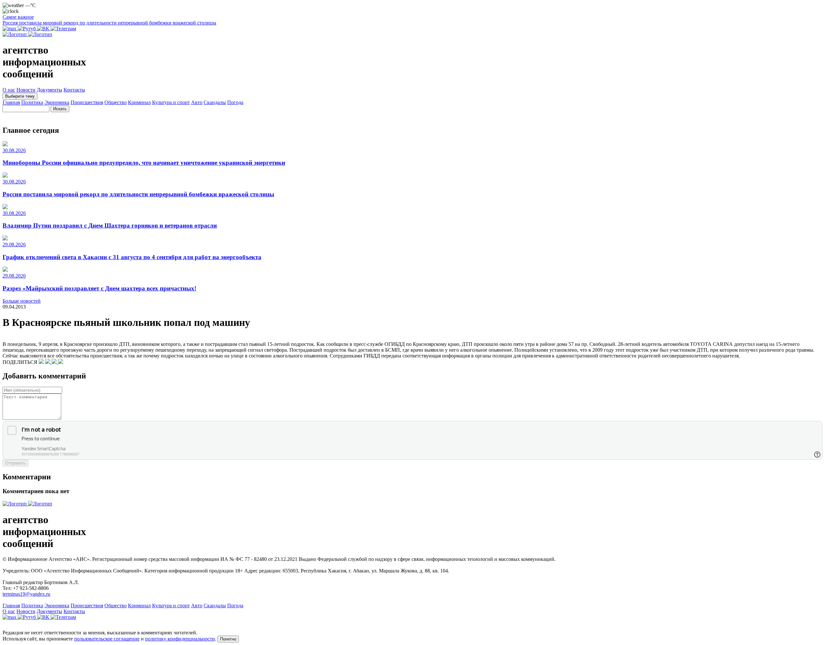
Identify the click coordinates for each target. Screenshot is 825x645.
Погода (235, 102)
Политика (32, 102)
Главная (11, 102)
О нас (9, 90)
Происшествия (87, 102)
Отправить (15, 463)
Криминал (139, 102)
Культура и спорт (171, 102)
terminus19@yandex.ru (26, 594)
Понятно (228, 639)
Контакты (74, 90)
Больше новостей (22, 301)
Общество (115, 102)
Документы (49, 90)
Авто (196, 102)
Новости (25, 90)
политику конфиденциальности (180, 638)
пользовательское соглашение (107, 638)
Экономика (56, 102)
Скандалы (215, 102)
